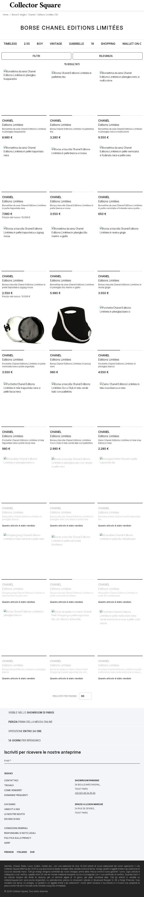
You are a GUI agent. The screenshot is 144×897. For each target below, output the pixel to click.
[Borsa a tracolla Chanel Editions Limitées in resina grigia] (120, 247)
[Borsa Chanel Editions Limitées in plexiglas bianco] (24, 631)
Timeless (10, 43)
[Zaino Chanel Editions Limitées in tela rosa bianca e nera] (120, 402)
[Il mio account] (140, 5)
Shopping (108, 43)
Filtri (36, 55)
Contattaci (11, 780)
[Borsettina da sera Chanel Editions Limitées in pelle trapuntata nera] (24, 167)
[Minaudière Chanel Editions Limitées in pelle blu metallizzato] (120, 555)
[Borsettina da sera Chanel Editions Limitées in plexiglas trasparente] (24, 91)
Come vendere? (13, 790)
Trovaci (9, 785)
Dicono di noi (12, 819)
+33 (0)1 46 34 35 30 (85, 793)
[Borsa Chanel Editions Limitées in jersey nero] (71, 326)
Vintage (56, 43)
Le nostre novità (14, 814)
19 (92, 43)
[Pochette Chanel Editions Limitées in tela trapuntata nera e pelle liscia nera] (24, 402)
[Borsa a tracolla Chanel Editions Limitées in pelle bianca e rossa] (71, 167)
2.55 (27, 43)
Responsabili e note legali (20, 833)
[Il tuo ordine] (134, 5)
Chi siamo (9, 804)
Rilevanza (106, 55)
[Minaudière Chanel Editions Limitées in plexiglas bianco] (24, 478)
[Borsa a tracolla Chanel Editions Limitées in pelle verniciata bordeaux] (71, 555)
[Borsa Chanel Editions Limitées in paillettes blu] (71, 91)
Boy (40, 43)
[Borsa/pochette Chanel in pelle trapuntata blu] (120, 478)
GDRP (7, 843)
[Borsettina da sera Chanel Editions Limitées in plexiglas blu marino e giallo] (71, 247)
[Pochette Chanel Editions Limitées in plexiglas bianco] (120, 326)
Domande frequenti (16, 795)
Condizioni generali (16, 828)
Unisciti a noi (12, 809)
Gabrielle (76, 43)
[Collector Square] (34, 5)
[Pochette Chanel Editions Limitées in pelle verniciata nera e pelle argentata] (24, 326)
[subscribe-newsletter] (138, 761)
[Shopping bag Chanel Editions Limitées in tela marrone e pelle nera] (24, 555)
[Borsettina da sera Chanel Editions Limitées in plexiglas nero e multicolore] (120, 91)
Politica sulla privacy (17, 838)
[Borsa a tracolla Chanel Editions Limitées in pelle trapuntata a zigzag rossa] (24, 247)
